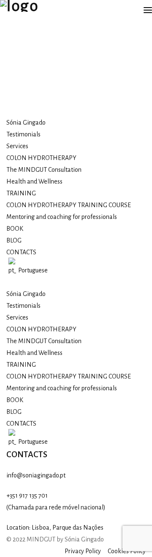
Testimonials (23, 134)
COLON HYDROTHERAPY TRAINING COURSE (68, 205)
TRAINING (21, 193)
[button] (76, 282)
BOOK (14, 228)
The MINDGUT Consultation (43, 169)
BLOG (14, 240)
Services (17, 146)
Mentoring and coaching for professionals (61, 216)
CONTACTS (21, 252)
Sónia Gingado (26, 122)
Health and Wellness (34, 181)
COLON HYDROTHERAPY (41, 158)
